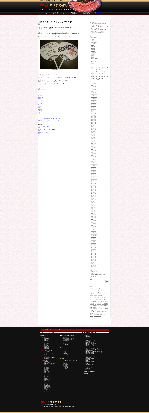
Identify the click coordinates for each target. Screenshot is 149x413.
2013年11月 (94, 234)
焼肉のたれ (46, 377)
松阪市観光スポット (66, 340)
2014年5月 (93, 225)
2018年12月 (94, 143)
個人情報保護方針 (89, 364)
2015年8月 (93, 202)
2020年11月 (94, 112)
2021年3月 (93, 107)
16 (99, 73)
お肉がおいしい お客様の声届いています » (48, 120)
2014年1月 (93, 231)
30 (99, 78)
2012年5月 (93, 256)
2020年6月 (93, 119)
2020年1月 (93, 123)
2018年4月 (93, 155)
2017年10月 (94, 164)
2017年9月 (93, 165)
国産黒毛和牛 (41, 97)
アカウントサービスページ (68, 354)
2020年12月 (94, 110)
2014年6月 (93, 223)
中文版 (86, 373)
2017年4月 (93, 173)
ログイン (64, 349)
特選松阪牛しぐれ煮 (47, 361)
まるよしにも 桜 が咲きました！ (98, 29)
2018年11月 (94, 144)
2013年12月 (94, 232)
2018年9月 (93, 147)
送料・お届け (65, 364)
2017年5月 (93, 171)
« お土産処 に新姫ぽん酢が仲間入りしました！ (49, 118)
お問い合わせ (94, 37)
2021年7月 (93, 101)
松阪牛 (93, 311)
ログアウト (65, 350)
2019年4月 (93, 137)
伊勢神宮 (105, 304)
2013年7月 (93, 240)
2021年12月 (94, 94)
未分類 (92, 55)
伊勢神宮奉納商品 (47, 356)
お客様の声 (88, 341)
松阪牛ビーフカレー (47, 371)
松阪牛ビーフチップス (48, 380)
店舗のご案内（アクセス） (91, 346)
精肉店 (95, 314)
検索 (107, 281)
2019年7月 (93, 132)
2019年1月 (93, 141)
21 (93, 76)
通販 (91, 316)
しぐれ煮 (102, 288)
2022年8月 (93, 89)
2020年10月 (94, 113)
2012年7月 (93, 253)
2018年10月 (94, 146)
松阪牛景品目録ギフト (48, 386)
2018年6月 (93, 152)
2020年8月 (93, 116)
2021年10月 (94, 97)
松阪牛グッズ (46, 388)
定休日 (99, 305)
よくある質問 (65, 366)
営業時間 (95, 305)
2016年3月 (93, 192)
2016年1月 (93, 195)
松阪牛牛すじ (41, 109)
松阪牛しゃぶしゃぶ (47, 339)
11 (104, 71)
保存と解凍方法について (67, 339)
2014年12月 (94, 214)
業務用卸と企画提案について (91, 361)
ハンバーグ (104, 297)
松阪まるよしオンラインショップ (49, 332)
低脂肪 (39, 106)
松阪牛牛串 (46, 345)
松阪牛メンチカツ (47, 375)
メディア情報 (94, 42)
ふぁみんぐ (93, 293)
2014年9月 (93, 219)
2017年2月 (93, 176)
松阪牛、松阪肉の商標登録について (93, 356)
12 (107, 71)
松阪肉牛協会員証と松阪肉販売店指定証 (94, 351)
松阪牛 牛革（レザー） (48, 387)
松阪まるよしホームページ (91, 332)
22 (96, 76)
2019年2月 (93, 140)
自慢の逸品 (45, 360)
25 (104, 76)
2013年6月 (93, 241)
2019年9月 (93, 129)
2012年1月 (93, 262)
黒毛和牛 (99, 316)
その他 (92, 39)
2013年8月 (93, 238)
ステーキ (93, 297)
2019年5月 (93, 135)
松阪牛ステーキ (47, 340)
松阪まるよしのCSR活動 (91, 343)
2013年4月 (93, 244)
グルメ (95, 295)
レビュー (93, 46)
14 (93, 73)
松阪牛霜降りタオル (47, 391)
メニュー (93, 43)
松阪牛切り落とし (47, 343)
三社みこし (40, 104)
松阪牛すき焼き (47, 338)
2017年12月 (94, 161)
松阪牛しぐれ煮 (100, 311)
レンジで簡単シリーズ (47, 350)
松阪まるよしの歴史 (90, 342)
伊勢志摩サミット (89, 359)
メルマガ (64, 352)
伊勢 (95, 304)
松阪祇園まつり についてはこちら (46, 28)
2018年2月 (93, 158)
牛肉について (94, 61)
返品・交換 (65, 365)
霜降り (95, 316)
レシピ (92, 45)
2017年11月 (94, 162)
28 (93, 78)
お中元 (91, 288)
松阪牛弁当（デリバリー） (91, 340)
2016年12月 (94, 179)
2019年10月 (94, 128)
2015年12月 (94, 196)
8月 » (101, 79)
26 (107, 76)
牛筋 (39, 112)
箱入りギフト (45, 354)
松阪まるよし (98, 308)
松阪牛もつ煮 (46, 368)
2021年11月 (94, 95)
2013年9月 (93, 237)
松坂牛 (105, 305)
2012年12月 (94, 250)
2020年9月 (93, 115)
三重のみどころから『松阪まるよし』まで (94, 349)
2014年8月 (93, 220)
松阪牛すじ (46, 344)
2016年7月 (93, 186)
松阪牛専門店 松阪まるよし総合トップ (51, 330)
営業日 (91, 305)
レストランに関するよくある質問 (92, 348)
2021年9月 (93, 98)
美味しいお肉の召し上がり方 (68, 338)
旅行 (102, 305)
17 (102, 73)
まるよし (99, 293)
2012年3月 (93, 259)
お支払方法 (65, 363)
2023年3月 (93, 86)
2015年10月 (94, 199)
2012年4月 (93, 257)
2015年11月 (94, 198)
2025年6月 (93, 83)
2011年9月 (93, 266)
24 (102, 76)
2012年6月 (93, 254)
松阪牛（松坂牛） (95, 58)
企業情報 (93, 48)
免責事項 (88, 368)
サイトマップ (65, 367)
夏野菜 (39, 107)
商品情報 (40, 95)
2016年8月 (93, 185)
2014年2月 (93, 229)
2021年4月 (93, 106)
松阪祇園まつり (41, 110)
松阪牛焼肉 (46, 341)
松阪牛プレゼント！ (66, 343)
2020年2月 (93, 122)
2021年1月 (93, 109)
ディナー (99, 297)
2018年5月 (93, 153)
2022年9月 (93, 88)
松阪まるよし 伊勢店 (90, 344)
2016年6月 (93, 187)
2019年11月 (94, 126)
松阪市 (39, 98)
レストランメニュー (90, 337)
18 (104, 73)
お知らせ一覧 (94, 271)
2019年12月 (94, 125)
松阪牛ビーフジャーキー (48, 381)
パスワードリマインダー (67, 355)
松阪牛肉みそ (46, 369)
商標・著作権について (67, 368)
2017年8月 (93, 167)
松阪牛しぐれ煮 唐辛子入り (49, 363)
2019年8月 (93, 131)
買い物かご (65, 353)
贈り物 (104, 314)
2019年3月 (93, 138)
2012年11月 (94, 252)
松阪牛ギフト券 (47, 385)
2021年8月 (93, 100)
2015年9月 (93, 201)
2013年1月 (93, 249)
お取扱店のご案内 (89, 350)
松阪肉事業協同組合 (90, 353)
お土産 (95, 288)
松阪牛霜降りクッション (48, 389)
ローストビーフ (104, 301)
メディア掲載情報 (66, 341)
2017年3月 (93, 174)
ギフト (91, 295)
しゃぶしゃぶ (93, 290)
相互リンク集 (65, 344)
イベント (40, 94)
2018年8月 (93, 149)
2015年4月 (93, 208)
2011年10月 (94, 265)
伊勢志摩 (93, 49)
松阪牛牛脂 (46, 379)
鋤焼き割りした (47, 378)
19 (107, 73)
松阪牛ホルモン (47, 347)
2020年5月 (93, 120)
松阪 (91, 308)
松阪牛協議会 (88, 357)
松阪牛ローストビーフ (48, 364)
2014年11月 (94, 216)
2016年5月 (93, 189)
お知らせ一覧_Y (95, 273)
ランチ (104, 299)
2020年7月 (93, 117)
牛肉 (92, 60)
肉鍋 (98, 314)
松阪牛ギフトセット (47, 358)
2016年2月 (93, 193)
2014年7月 (93, 222)
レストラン (97, 301)
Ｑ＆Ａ (92, 63)
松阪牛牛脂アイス (47, 384)
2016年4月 (93, 190)
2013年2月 (93, 247)
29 (96, 78)
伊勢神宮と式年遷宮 (90, 358)
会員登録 (64, 351)
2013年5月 (93, 243)
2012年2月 (93, 260)
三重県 (92, 304)
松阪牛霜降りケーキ (47, 383)
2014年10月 (94, 217)
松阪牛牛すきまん (47, 376)
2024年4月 (93, 85)
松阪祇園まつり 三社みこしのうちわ (55, 21)
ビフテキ (91, 299)
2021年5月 (93, 104)
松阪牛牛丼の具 (47, 370)
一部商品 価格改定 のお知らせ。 (98, 32)
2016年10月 (94, 182)
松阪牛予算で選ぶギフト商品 (49, 357)
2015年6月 (93, 205)
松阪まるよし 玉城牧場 (90, 345)
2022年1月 (93, 92)
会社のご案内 (88, 335)
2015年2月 (93, 211)
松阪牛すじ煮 (46, 367)
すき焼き (99, 290)
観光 (101, 314)
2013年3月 (93, 246)
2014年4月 (93, 226)
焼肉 (105, 311)
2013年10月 (94, 235)
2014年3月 (93, 228)
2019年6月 (93, 134)
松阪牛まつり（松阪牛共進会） (92, 354)
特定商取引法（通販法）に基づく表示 (70, 360)
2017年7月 (93, 168)
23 (99, 76)
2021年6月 (93, 103)
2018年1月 (93, 159)
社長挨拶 (88, 336)
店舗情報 (93, 54)
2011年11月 (94, 263)
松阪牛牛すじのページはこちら (45, 88)
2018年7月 (93, 150)
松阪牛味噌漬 (46, 348)
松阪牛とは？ (65, 337)
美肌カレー (40, 113)
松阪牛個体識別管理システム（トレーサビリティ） (96, 352)
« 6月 (97, 79)
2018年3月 (93, 156)
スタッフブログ (89, 367)
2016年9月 (93, 183)
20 (91, 76)
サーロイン (100, 295)
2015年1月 (93, 213)
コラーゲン (40, 103)
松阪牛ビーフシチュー (48, 372)
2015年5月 (93, 207)
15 (96, 73)
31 (102, 78)
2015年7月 (93, 204)
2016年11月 (94, 180)
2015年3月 (93, 210)
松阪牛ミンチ (46, 346)
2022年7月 (93, 91)
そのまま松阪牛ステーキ (48, 351)
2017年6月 (93, 170)
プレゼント (97, 299)
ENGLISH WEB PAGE (90, 371)
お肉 (99, 288)
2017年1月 (93, 177)
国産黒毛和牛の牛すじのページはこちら (47, 89)
